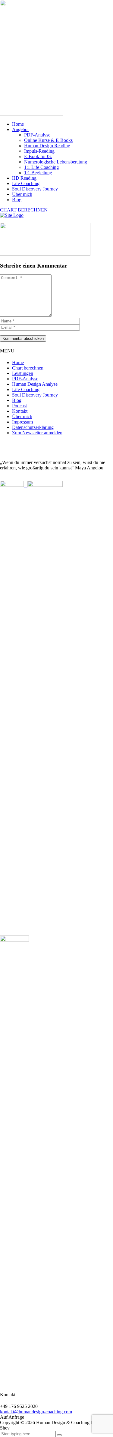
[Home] (12, 215)
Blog (16, 199)
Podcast (19, 405)
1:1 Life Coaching (41, 167)
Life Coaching (25, 183)
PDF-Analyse (37, 134)
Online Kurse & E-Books (48, 140)
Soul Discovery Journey (35, 188)
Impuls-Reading (39, 151)
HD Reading (24, 178)
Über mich (22, 194)
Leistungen (22, 373)
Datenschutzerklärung (33, 427)
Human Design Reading (47, 145)
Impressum (22, 421)
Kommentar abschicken (23, 338)
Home (18, 124)
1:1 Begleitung (38, 172)
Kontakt (19, 411)
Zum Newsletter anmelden (37, 432)
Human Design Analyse (35, 384)
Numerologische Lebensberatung (55, 161)
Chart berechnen (27, 367)
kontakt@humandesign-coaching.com (36, 1411)
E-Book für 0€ (38, 156)
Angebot (20, 129)
